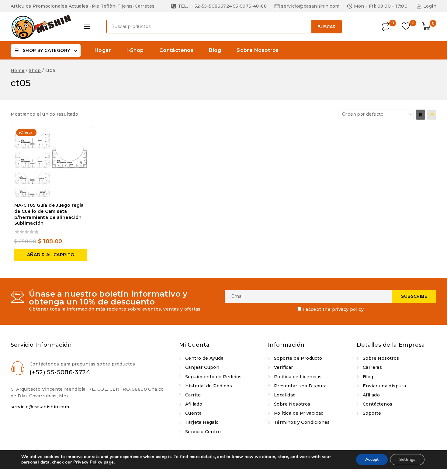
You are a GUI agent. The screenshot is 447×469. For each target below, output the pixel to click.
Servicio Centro (203, 431)
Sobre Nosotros (258, 50)
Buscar (326, 26)
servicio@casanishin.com (40, 407)
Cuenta (193, 413)
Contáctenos (176, 50)
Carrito (193, 395)
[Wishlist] (406, 26)
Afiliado (193, 404)
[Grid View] (420, 115)
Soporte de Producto (298, 358)
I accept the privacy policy (333, 309)
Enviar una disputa (384, 386)
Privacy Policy (87, 462)
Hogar (103, 50)
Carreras (372, 367)
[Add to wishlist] (80, 135)
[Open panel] (87, 27)
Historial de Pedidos (208, 386)
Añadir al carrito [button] (50, 254)
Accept (372, 459)
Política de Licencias (297, 376)
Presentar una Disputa (300, 386)
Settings (407, 459)
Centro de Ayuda (204, 358)
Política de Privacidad (299, 413)
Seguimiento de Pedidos (213, 376)
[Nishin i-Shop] (41, 27)
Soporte (372, 413)
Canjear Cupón (202, 367)
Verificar (283, 367)
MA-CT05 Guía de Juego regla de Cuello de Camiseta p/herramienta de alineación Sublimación (49, 214)
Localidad (285, 395)
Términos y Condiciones (302, 422)
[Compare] (386, 26)
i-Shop (135, 50)
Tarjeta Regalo (202, 422)
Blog (215, 50)
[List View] (431, 115)
